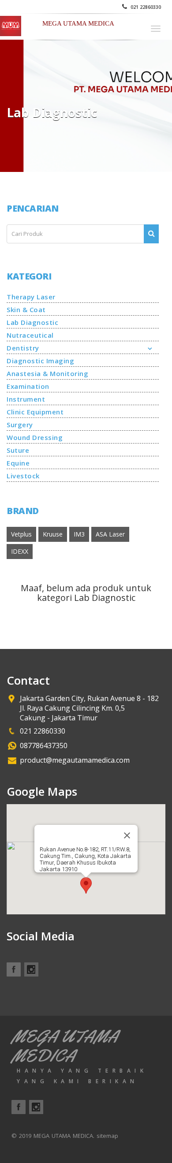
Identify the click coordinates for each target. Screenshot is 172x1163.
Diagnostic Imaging (40, 360)
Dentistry (23, 347)
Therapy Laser (31, 296)
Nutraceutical (30, 335)
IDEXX (19, 551)
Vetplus (21, 534)
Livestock (23, 475)
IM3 (79, 534)
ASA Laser (110, 534)
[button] (86, 885)
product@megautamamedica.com (75, 760)
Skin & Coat (26, 309)
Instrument (26, 399)
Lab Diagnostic (32, 322)
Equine (18, 462)
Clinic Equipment (35, 411)
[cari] (151, 233)
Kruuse (53, 534)
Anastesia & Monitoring (47, 373)
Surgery (20, 424)
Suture (18, 450)
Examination (28, 386)
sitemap (107, 1136)
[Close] (127, 835)
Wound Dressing (35, 437)
